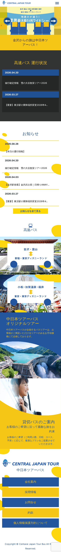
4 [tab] (35, 27)
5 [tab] (44, 27)
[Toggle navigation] (59, 3)
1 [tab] (7, 27)
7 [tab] (26, 35)
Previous (7, 21)
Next (53, 21)
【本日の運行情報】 (15, 151)
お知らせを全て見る (30, 211)
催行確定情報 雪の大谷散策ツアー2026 (26, 83)
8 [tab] (35, 35)
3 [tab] (26, 27)
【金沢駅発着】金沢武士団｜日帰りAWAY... (27, 184)
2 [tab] (17, 27)
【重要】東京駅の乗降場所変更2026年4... (26, 105)
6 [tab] (53, 27)
